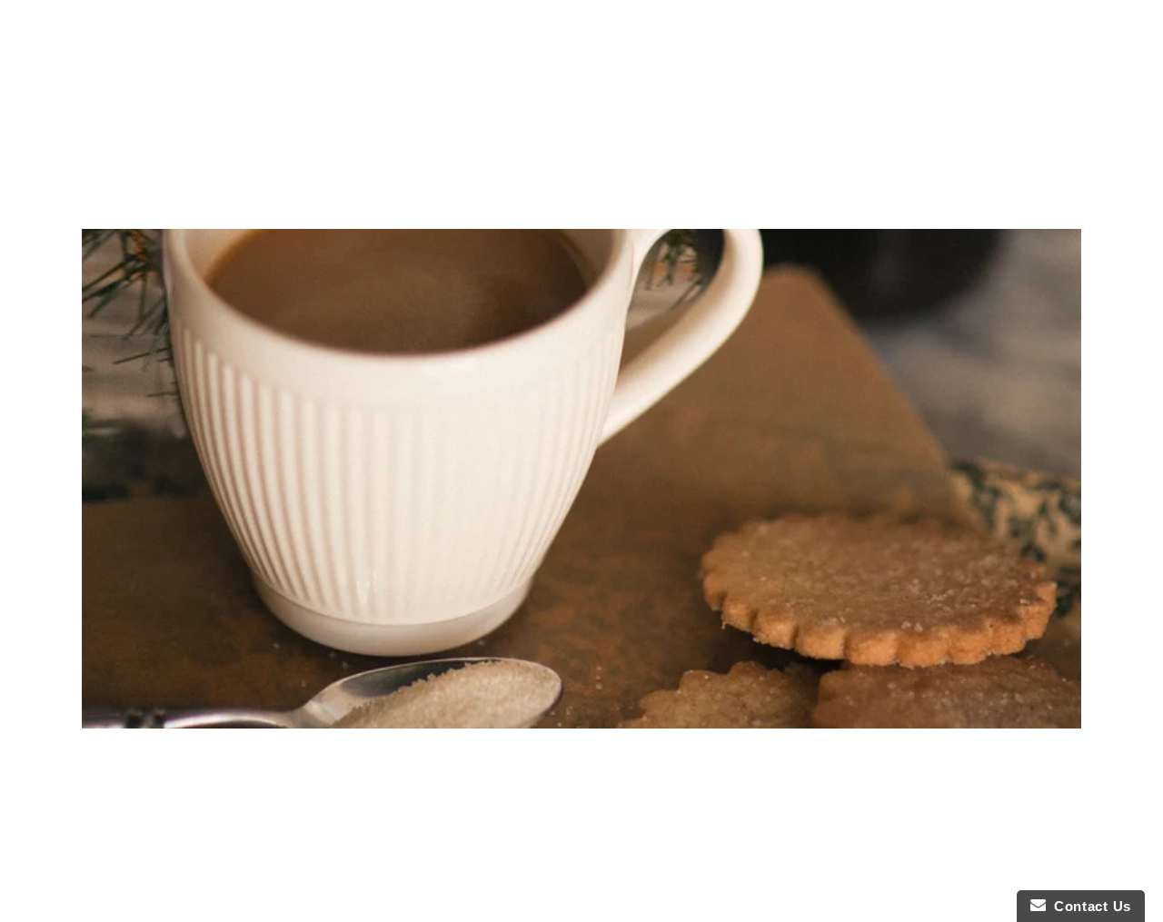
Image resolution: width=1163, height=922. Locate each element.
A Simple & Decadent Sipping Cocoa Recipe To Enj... (581, 758)
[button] (985, 74)
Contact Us (1088, 906)
